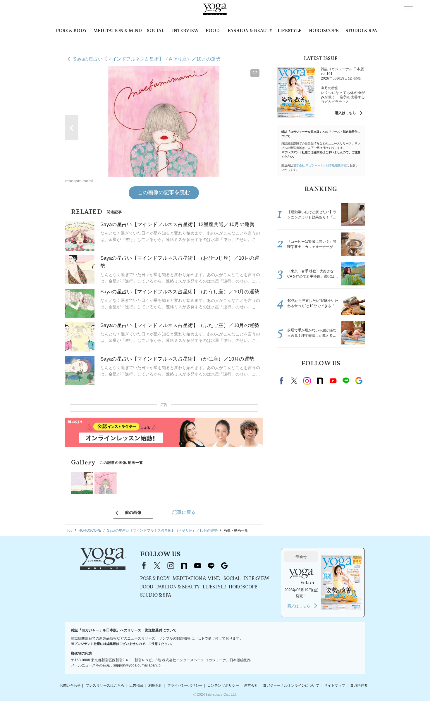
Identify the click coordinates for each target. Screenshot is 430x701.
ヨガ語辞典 (359, 685)
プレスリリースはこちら (105, 685)
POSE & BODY (71, 31)
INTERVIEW (185, 31)
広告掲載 (136, 685)
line (346, 381)
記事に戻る (184, 512)
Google (358, 381)
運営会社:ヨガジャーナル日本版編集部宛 (320, 165)
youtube (197, 565)
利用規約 (155, 685)
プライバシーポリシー (184, 685)
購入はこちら (345, 113)
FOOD (213, 31)
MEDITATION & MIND (117, 31)
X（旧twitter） (294, 381)
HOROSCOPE (324, 31)
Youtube (333, 381)
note (320, 381)
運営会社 (251, 685)
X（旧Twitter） (157, 565)
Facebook (282, 381)
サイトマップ (334, 685)
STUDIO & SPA (361, 31)
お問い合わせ (70, 685)
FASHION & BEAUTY (250, 31)
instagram (307, 381)
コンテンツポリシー (223, 685)
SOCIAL (155, 31)
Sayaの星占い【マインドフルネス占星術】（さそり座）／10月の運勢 (146, 58)
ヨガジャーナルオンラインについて (291, 685)
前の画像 (133, 512)
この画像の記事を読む (163, 192)
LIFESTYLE (290, 31)
